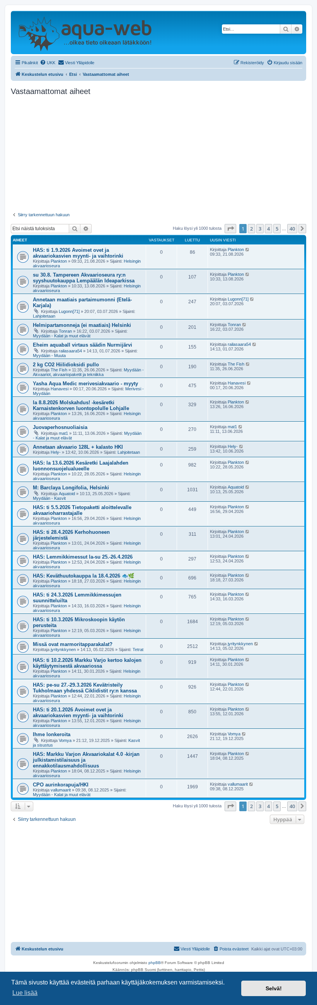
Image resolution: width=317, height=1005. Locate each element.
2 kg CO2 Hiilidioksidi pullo (66, 364)
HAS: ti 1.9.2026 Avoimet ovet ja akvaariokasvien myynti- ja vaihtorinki (78, 253)
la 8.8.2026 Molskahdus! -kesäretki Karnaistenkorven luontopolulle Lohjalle (81, 405)
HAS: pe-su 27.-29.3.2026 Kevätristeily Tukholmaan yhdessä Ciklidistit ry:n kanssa (85, 688)
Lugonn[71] (69, 311)
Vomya (65, 740)
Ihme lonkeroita (51, 734)
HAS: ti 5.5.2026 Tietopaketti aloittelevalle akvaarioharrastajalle (82, 510)
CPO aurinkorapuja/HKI (61, 785)
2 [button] (251, 228)
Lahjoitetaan (44, 316)
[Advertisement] (158, 154)
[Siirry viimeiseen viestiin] (247, 249)
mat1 (63, 433)
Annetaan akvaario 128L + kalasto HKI (78, 447)
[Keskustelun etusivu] (85, 32)
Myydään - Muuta (49, 355)
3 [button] (260, 228)
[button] (230, 228)
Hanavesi (59, 388)
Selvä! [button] (274, 988)
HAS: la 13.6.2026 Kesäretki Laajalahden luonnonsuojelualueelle (80, 466)
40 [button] (292, 228)
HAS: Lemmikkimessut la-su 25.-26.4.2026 (83, 557)
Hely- (56, 452)
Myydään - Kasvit (49, 498)
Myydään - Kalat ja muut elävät (61, 335)
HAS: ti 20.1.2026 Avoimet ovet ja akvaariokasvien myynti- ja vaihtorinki (78, 712)
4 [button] (268, 228)
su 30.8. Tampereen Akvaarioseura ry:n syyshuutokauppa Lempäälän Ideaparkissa (84, 278)
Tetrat (138, 649)
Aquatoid (67, 493)
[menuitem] (47, 62)
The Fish (59, 369)
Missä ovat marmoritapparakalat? (72, 644)
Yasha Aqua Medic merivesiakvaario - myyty (85, 383)
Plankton (59, 261)
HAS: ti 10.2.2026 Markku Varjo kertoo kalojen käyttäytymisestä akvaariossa (87, 663)
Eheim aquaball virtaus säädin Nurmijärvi (82, 345)
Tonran (65, 331)
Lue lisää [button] (24, 993)
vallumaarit (61, 790)
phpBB (154, 963)
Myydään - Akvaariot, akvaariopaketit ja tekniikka (88, 372)
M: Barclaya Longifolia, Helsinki (71, 488)
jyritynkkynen (63, 649)
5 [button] (277, 228)
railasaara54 (70, 351)
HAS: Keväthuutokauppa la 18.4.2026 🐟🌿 (83, 576)
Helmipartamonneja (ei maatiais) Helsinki (82, 325)
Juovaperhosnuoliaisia (60, 427)
